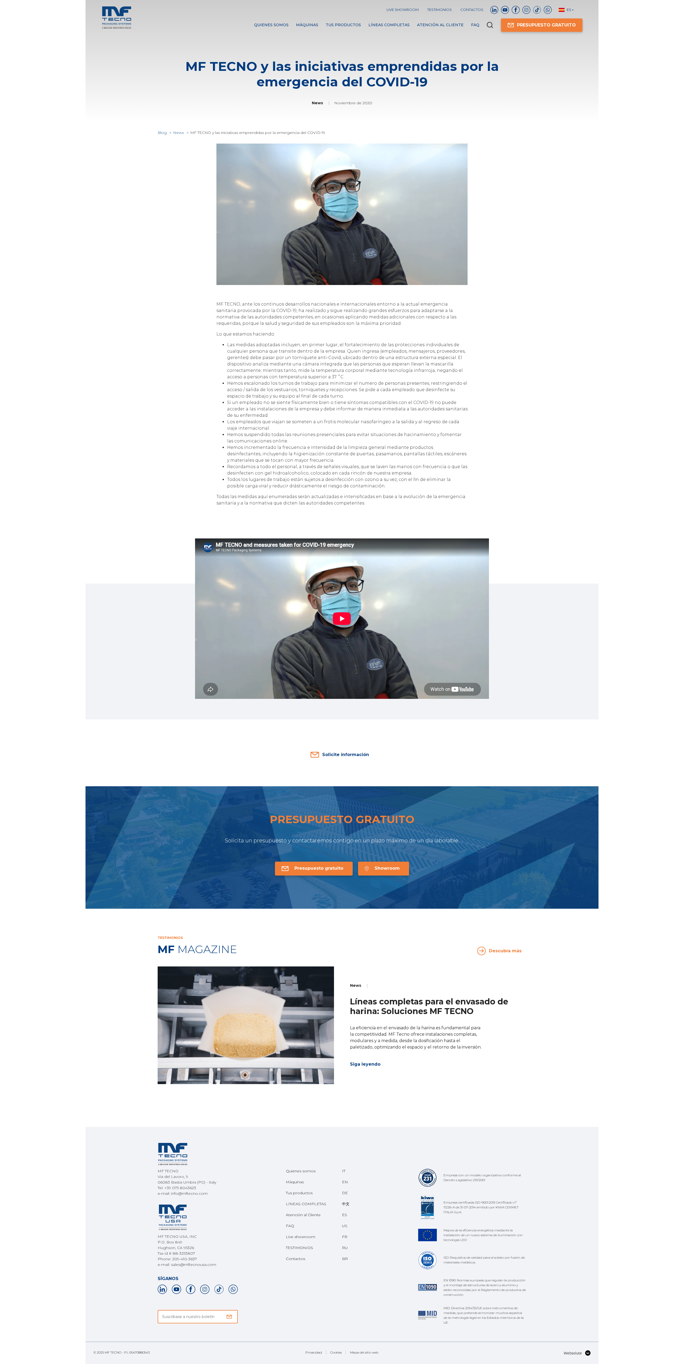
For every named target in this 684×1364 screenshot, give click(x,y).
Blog (163, 132)
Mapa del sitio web (364, 1352)
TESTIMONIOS (439, 9)
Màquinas (307, 24)
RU (345, 1247)
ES (344, 1214)
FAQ (475, 24)
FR (344, 1236)
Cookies (336, 1352)
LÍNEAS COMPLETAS (389, 24)
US (344, 1225)
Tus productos (343, 24)
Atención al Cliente (440, 24)
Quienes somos (271, 24)
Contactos (471, 9)
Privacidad (313, 1352)
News (179, 132)
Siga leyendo (365, 1064)
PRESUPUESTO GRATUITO (546, 25)
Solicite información (345, 754)
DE (345, 1192)
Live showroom (403, 9)
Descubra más (505, 950)
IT (343, 1171)
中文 (345, 1203)
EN (345, 1182)
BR (345, 1258)
